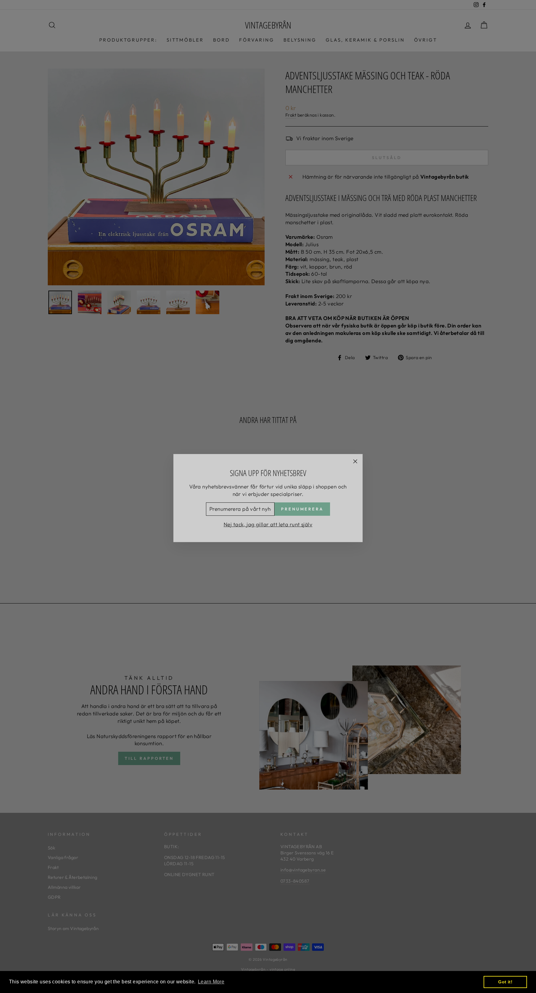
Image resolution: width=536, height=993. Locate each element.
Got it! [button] (505, 981)
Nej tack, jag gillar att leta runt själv (268, 522)
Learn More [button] (211, 981)
